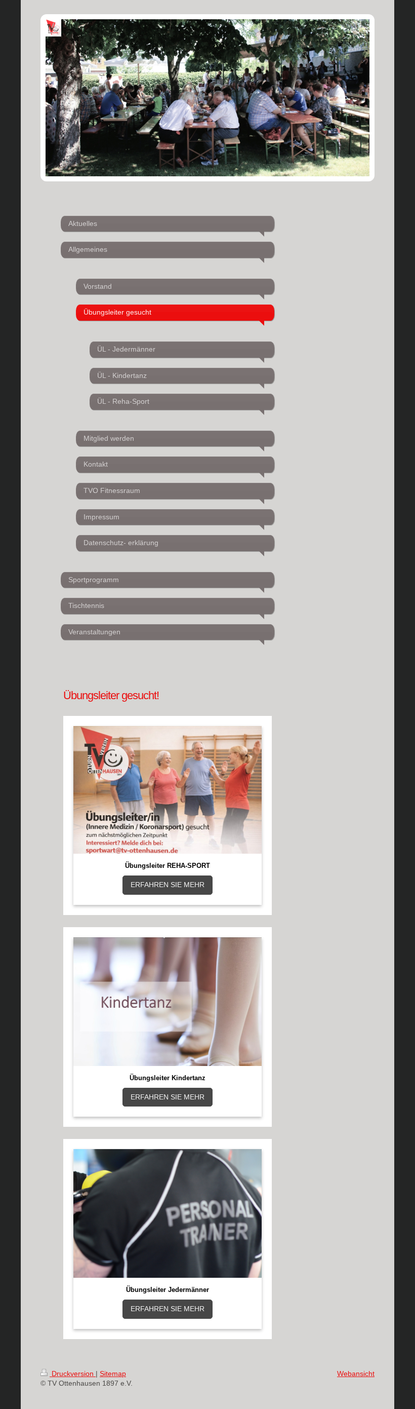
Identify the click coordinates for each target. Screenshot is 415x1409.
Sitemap (113, 1373)
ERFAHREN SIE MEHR (167, 885)
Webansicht (356, 1373)
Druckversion (73, 1373)
